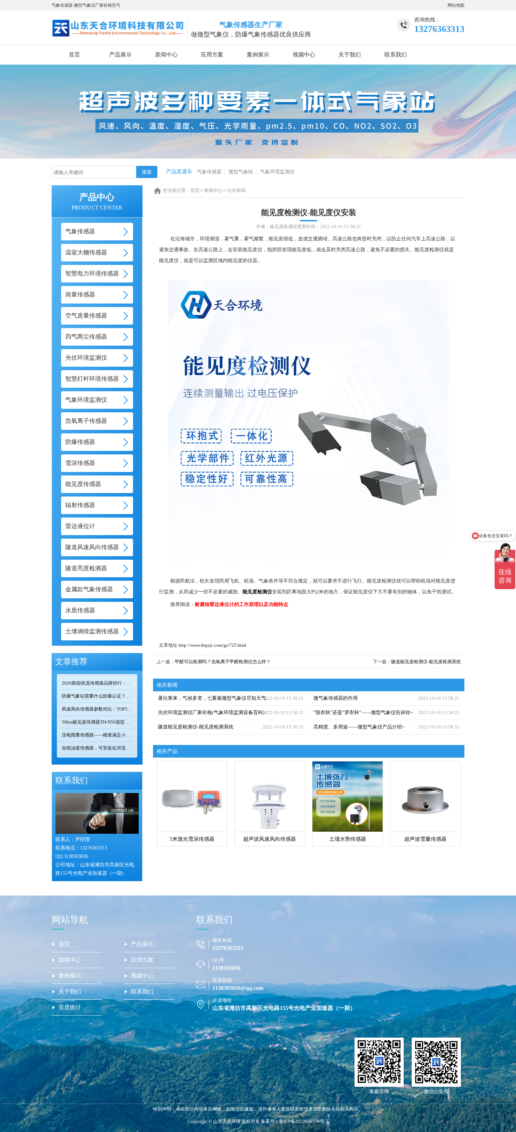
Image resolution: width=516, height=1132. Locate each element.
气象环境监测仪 (277, 171)
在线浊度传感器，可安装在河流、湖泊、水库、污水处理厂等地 (98, 748)
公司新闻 (236, 190)
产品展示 (120, 55)
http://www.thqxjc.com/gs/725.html (212, 645)
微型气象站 (241, 171)
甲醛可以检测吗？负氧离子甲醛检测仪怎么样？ (223, 661)
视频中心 (304, 55)
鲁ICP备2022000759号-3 (303, 1121)
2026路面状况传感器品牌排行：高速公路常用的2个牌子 (98, 683)
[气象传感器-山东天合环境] (118, 27)
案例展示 (258, 55)
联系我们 (395, 55)
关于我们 (349, 55)
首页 (74, 55)
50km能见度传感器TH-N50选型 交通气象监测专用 (98, 722)
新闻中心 (166, 55)
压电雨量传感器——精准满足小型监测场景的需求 (98, 735)
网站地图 (456, 5)
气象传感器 (209, 171)
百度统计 (70, 1007)
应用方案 (212, 55)
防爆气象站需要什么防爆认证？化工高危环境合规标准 (98, 696)
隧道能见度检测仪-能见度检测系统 (426, 661)
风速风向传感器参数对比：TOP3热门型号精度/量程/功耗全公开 (98, 709)
